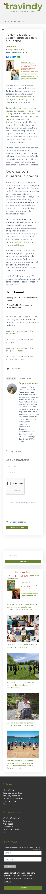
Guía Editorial (9, 801)
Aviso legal (8, 824)
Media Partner (10, 790)
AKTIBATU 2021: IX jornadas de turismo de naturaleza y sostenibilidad (21, 685)
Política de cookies (11, 829)
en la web (23, 317)
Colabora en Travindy (13, 799)
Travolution (27, 116)
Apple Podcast (16, 351)
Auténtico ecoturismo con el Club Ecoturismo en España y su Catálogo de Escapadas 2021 (22, 607)
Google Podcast (16, 359)
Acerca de (11, 378)
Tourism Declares (14, 122)
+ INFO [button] (7, 882)
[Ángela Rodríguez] (12, 388)
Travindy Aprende (11, 796)
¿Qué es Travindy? (11, 818)
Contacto (7, 821)
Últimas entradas (24, 378)
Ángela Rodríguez (28, 383)
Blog (5, 804)
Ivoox (11, 342)
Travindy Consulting (12, 793)
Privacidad (8, 827)
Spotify (12, 334)
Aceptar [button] (23, 888)
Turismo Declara (14, 108)
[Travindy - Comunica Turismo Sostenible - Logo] (23, 7)
